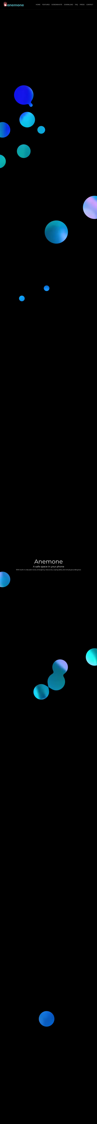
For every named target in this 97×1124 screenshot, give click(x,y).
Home (38, 4)
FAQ (76, 4)
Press (82, 4)
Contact (89, 4)
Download (68, 4)
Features (46, 4)
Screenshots (57, 4)
